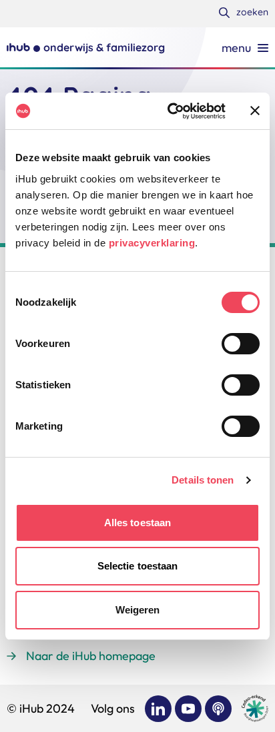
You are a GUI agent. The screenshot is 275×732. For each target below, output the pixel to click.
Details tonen (203, 480)
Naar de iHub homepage (91, 655)
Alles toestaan (137, 522)
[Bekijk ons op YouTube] (188, 708)
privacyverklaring (152, 242)
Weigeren (137, 609)
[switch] (241, 343)
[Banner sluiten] (255, 110)
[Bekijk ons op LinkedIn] (158, 708)
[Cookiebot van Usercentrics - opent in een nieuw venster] (170, 111)
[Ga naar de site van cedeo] (255, 708)
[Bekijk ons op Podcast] (218, 708)
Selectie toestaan (137, 565)
